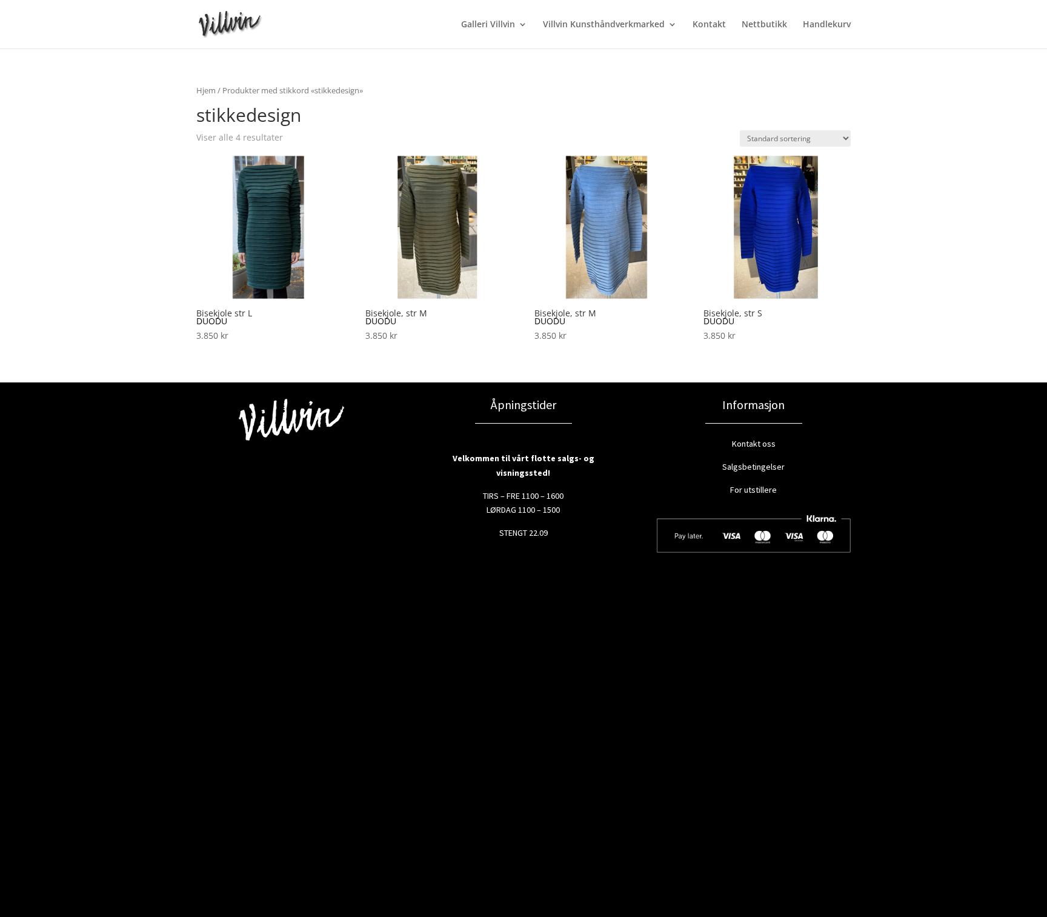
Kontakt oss (754, 443)
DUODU (211, 321)
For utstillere (753, 489)
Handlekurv (827, 25)
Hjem (206, 90)
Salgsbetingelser (753, 466)
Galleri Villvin (488, 25)
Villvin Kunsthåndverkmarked (604, 25)
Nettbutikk (764, 25)
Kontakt (709, 25)
